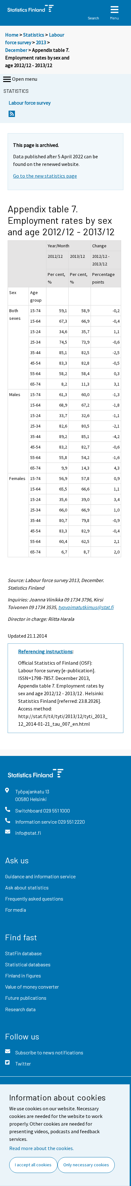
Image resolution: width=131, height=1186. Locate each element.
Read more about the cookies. (41, 1148)
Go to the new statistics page (45, 176)
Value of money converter (32, 987)
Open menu (24, 79)
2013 (41, 42)
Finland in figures (23, 975)
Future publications (25, 998)
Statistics (33, 34)
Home (11, 34)
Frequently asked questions (34, 898)
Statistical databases (28, 964)
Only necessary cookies (86, 1165)
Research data (20, 1009)
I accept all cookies (33, 1165)
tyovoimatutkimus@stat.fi (86, 607)
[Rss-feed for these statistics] (12, 116)
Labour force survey (30, 102)
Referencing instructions (45, 651)
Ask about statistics (27, 887)
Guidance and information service (40, 876)
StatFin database (23, 953)
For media (15, 910)
